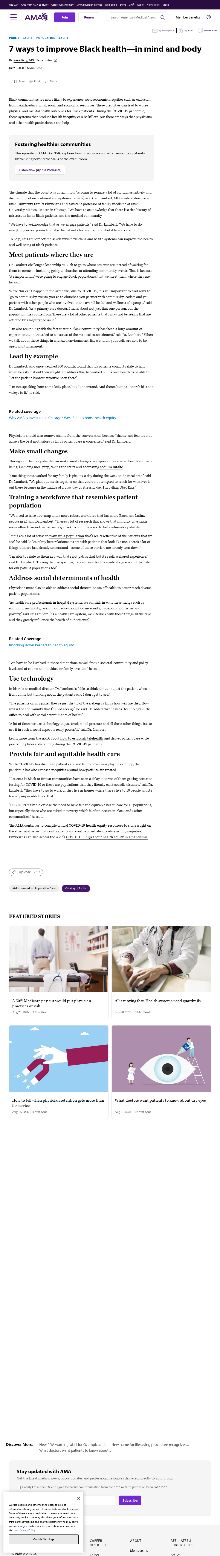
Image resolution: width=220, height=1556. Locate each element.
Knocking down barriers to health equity (41, 645)
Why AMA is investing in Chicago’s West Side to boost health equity (62, 417)
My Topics (189, 30)
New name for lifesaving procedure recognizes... (150, 1444)
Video (166, 4)
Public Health (20, 38)
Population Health (52, 38)
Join (65, 17)
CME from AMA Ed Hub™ (34, 4)
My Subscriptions (166, 30)
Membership (139, 1550)
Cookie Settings (43, 1539)
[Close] (78, 1498)
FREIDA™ (13, 4)
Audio (140, 4)
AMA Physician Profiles (89, 4)
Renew (89, 17)
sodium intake (111, 467)
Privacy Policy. (28, 1530)
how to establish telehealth (81, 738)
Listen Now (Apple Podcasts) (40, 170)
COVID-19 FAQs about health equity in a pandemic (107, 837)
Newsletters (153, 4)
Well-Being (111, 4)
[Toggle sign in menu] (208, 17)
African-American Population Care (33, 888)
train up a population (66, 536)
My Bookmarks (210, 30)
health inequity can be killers (75, 117)
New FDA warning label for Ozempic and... (73, 1444)
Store (123, 4)
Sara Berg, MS (24, 60)
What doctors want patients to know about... (75, 1450)
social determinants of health (93, 588)
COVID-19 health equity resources (96, 825)
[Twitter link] (55, 60)
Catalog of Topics (76, 888)
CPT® (131, 4)
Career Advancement (62, 4)
